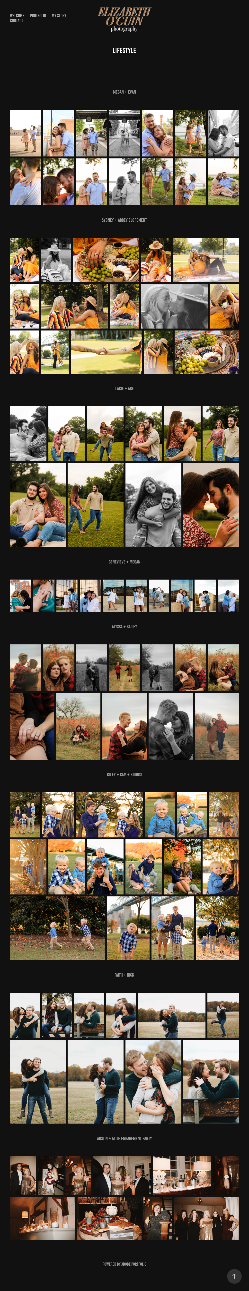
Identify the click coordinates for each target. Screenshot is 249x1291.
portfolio (38, 15)
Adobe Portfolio (133, 1264)
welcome (17, 15)
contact (16, 20)
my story (59, 15)
